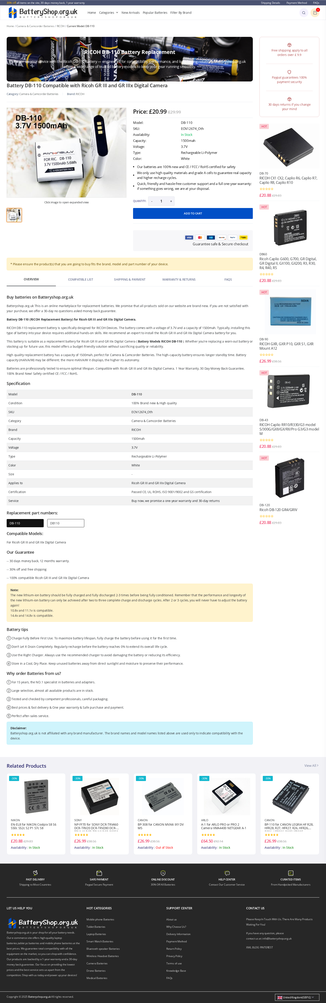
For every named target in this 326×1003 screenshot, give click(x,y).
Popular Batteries (155, 12)
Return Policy (174, 949)
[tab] (14, 215)
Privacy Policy (174, 956)
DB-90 (263, 339)
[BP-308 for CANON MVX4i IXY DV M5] (99, 796)
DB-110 (15, 523)
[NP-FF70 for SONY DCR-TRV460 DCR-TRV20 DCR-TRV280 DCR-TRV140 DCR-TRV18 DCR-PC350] (36, 796)
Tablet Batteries (95, 927)
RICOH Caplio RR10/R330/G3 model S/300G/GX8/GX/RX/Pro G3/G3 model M (289, 429)
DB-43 (263, 420)
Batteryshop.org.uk (39, 997)
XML (248, 947)
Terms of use (174, 963)
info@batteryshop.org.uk (276, 938)
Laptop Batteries (96, 934)
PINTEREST (266, 947)
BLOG (255, 947)
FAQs (316, 3)
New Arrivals (131, 12)
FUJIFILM (270, 820)
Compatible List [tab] (80, 279)
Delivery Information (178, 934)
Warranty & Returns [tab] (178, 279)
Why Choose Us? (176, 927)
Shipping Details (270, 3)
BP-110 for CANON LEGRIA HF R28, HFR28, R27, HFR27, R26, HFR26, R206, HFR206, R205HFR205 (225, 827)
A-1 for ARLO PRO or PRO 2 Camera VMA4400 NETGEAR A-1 (160, 826)
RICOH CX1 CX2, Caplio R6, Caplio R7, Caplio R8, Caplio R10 (288, 180)
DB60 (263, 254)
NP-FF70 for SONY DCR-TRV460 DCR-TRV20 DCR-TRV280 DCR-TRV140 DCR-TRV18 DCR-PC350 (33, 827)
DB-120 (264, 505)
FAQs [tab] (228, 279)
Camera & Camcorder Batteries (35, 26)
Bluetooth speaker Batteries (103, 949)
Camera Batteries (97, 963)
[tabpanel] (66, 153)
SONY (14, 820)
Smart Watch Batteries (99, 941)
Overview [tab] (31, 279)
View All (310, 765)
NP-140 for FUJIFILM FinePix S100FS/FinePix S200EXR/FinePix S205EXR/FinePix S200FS (287, 827)
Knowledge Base (176, 971)
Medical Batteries (96, 978)
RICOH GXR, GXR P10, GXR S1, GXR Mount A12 (286, 346)
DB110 (54, 523)
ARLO (141, 820)
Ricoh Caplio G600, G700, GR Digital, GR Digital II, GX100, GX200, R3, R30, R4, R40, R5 (287, 263)
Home (92, 12)
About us (171, 919)
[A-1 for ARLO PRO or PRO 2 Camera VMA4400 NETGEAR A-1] (163, 796)
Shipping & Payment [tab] (129, 279)
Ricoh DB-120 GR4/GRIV (278, 509)
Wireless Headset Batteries (102, 956)
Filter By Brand (180, 12)
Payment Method (297, 3)
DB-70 (263, 173)
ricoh (80, 94)
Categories (106, 12)
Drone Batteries (95, 971)
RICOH (61, 26)
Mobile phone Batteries (100, 919)
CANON (79, 820)
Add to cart (193, 213)
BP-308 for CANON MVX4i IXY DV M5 (97, 826)
